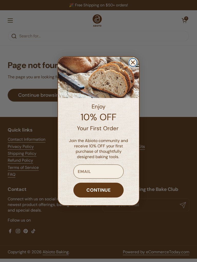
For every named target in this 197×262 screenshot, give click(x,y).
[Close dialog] (133, 62)
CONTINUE (98, 190)
